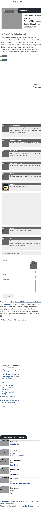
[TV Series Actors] (1, 31)
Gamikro (28, 506)
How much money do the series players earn (10, 401)
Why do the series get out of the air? (11, 370)
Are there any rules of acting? (9, 392)
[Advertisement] (20, 102)
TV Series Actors (6, 320)
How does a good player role (10, 405)
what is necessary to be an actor (11, 381)
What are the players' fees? (9, 397)
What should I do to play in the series (11, 388)
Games (11, 506)
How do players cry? (9, 385)
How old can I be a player (11, 374)
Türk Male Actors (20, 320)
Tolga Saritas (24, 11)
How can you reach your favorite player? (10, 377)
